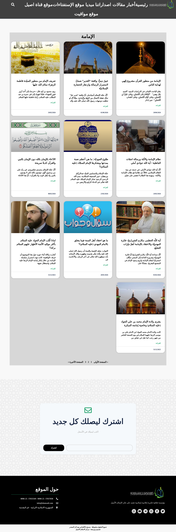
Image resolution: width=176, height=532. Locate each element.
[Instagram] (151, 511)
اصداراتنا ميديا (98, 4)
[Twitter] (163, 511)
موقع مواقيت (86, 13)
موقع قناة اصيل (39, 4)
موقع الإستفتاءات (68, 4)
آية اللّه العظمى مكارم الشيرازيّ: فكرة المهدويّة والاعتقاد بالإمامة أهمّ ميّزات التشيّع (141, 244)
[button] (13, 4)
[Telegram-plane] (145, 511)
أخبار (131, 4)
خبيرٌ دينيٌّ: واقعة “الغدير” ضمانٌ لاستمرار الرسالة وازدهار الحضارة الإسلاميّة (91, 85)
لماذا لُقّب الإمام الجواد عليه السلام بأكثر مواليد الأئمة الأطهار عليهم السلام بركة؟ (36, 244)
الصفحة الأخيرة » (75, 362)
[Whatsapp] (134, 511)
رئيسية (141, 4)
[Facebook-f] (157, 511)
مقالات (119, 4)
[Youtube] (140, 511)
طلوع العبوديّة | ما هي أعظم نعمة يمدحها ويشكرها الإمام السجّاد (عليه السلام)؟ (90, 163)
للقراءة (158, 105)
